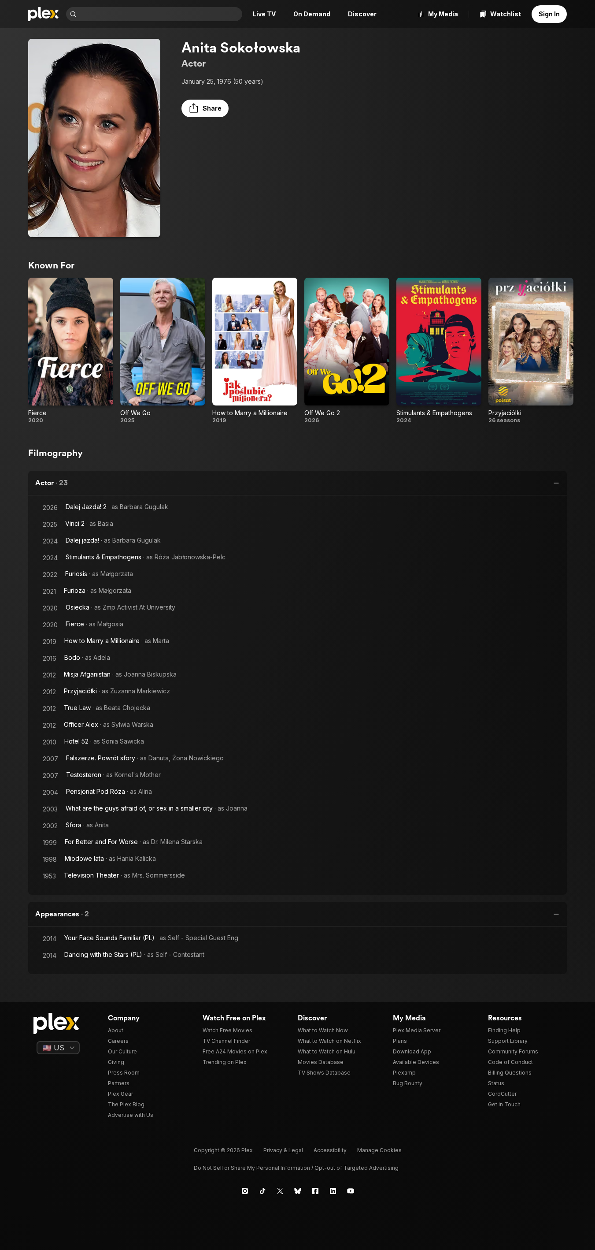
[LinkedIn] (333, 1191)
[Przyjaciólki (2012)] (530, 351)
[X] (280, 1191)
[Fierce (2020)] (70, 351)
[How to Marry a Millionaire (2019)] (254, 351)
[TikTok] (262, 1191)
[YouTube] (350, 1191)
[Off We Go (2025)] (162, 351)
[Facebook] (315, 1191)
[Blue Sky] (298, 1191)
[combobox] (160, 14)
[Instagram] (245, 1191)
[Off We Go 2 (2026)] (346, 351)
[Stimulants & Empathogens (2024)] (438, 351)
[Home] (43, 14)
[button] (205, 108)
